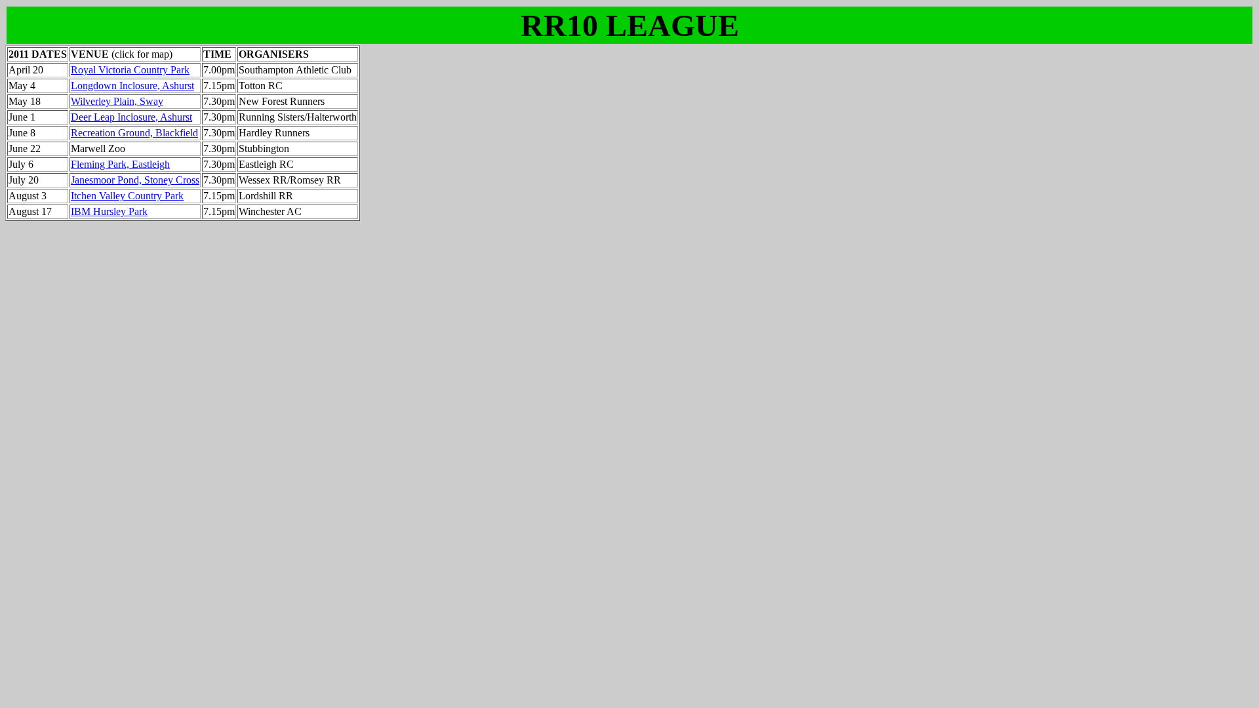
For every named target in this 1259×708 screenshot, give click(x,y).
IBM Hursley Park (109, 211)
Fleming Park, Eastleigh (120, 164)
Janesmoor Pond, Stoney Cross (135, 180)
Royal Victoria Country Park (130, 69)
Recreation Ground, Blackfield (134, 132)
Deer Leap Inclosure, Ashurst (131, 117)
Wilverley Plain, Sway (117, 101)
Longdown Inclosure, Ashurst (132, 85)
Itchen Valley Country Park (127, 195)
